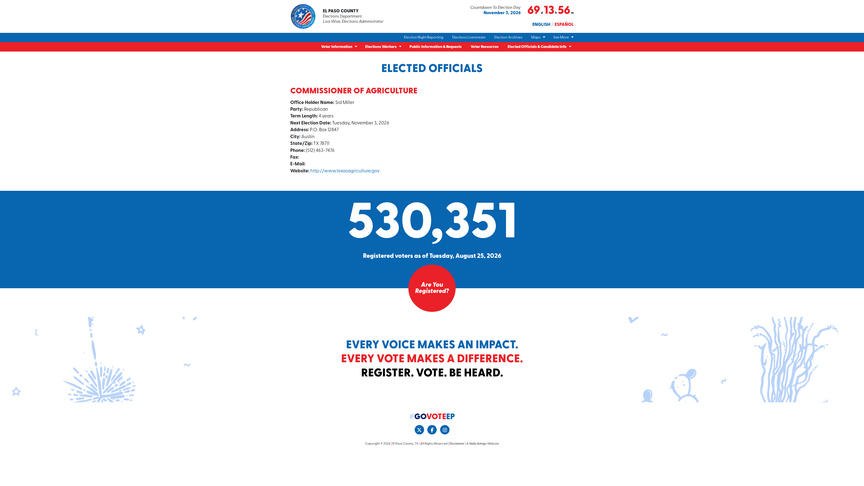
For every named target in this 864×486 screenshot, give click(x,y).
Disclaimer (457, 444)
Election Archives (508, 37)
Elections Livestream (468, 37)
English (541, 24)
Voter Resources (485, 47)
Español (564, 24)
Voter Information (336, 47)
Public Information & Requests (436, 47)
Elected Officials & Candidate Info (537, 47)
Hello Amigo (477, 444)
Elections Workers (381, 47)
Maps (535, 37)
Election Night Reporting (423, 37)
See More (561, 37)
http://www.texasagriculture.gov (345, 171)
